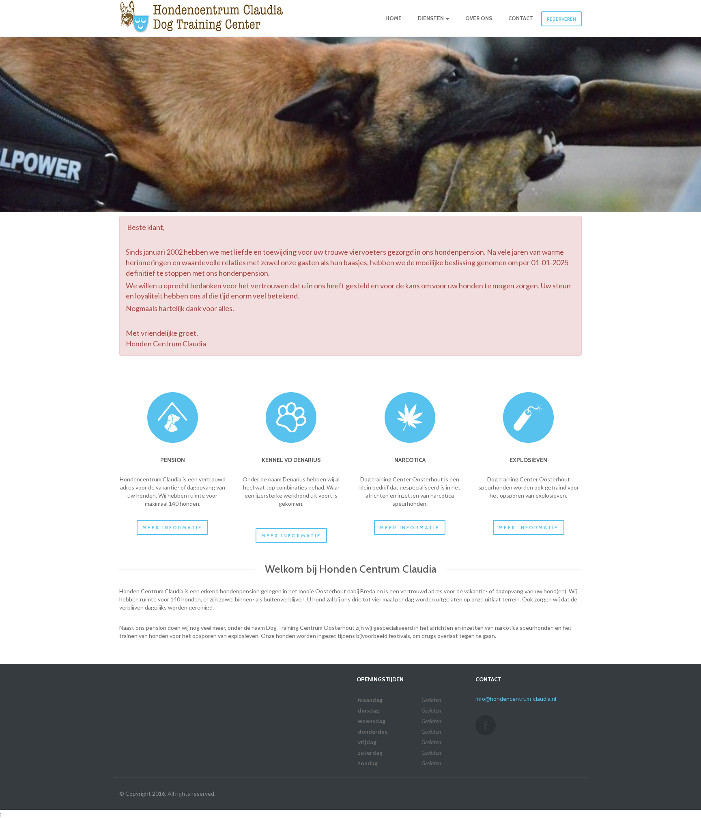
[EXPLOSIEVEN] (528, 417)
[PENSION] (172, 417)
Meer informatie (172, 527)
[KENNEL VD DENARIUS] (291, 417)
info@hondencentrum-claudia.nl (515, 698)
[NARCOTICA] (410, 417)
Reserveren (561, 19)
